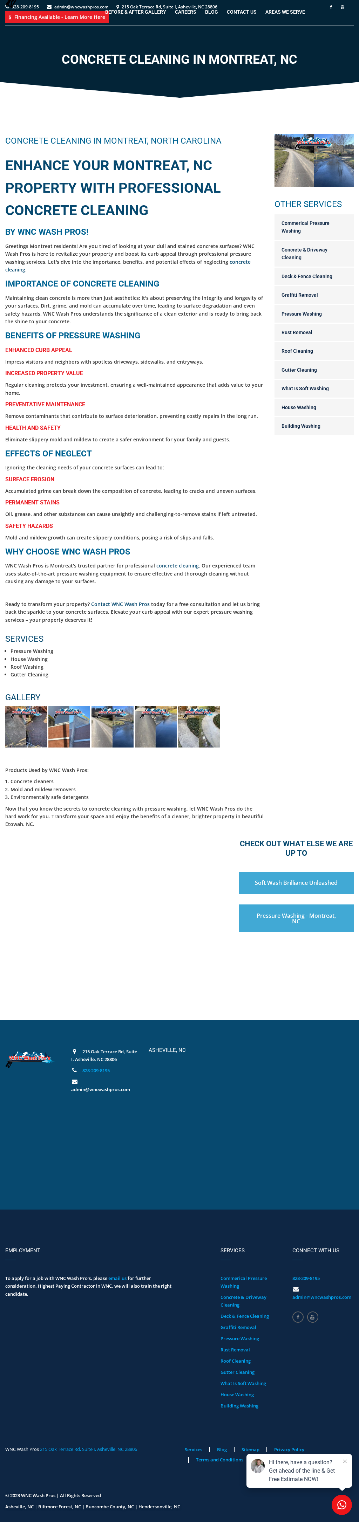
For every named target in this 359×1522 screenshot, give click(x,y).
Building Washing (301, 426)
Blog (211, 12)
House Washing (299, 407)
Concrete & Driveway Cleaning (304, 253)
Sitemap (250, 1449)
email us (117, 1278)
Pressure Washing (302, 314)
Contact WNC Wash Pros (120, 604)
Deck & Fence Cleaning (307, 276)
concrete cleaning (177, 565)
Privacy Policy (289, 1449)
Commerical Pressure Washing (306, 227)
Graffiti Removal (300, 295)
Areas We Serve (285, 12)
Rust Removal (297, 332)
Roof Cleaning (297, 351)
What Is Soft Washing (305, 388)
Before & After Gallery (135, 12)
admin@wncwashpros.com (321, 1297)
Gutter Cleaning (299, 370)
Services (193, 1449)
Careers (185, 12)
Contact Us (242, 12)
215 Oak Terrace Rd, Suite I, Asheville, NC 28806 (88, 1449)
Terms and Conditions (219, 1459)
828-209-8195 (96, 1070)
